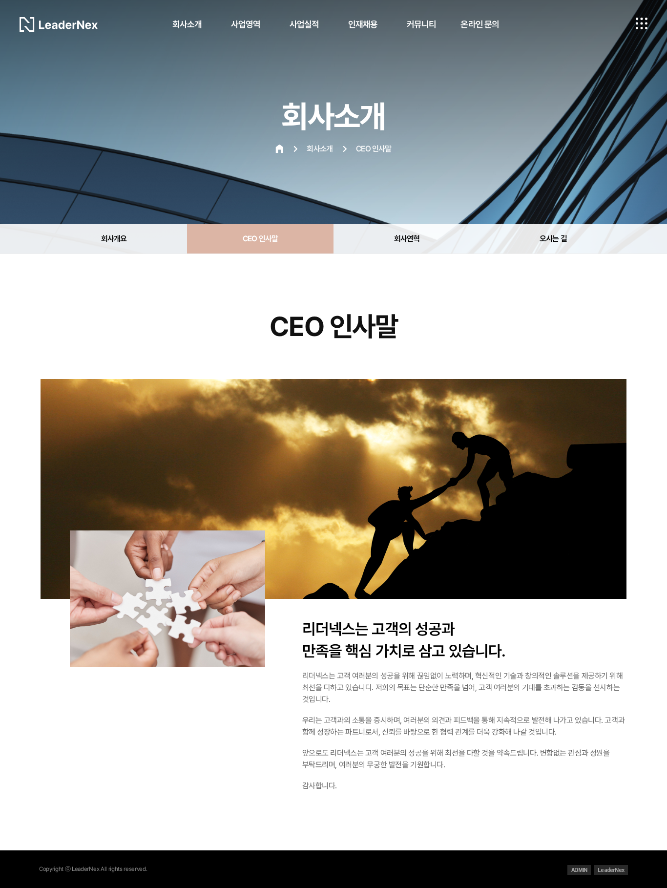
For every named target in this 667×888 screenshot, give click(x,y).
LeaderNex (611, 870)
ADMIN (579, 870)
